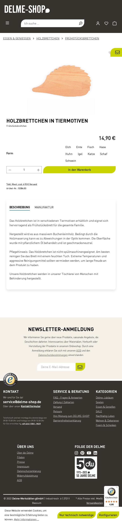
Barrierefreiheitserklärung (67, 420)
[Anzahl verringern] (9, 169)
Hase (102, 147)
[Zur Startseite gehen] (61, 10)
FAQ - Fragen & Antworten (67, 397)
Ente (79, 147)
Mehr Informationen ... (26, 519)
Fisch (90, 147)
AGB (78, 350)
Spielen (100, 402)
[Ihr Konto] (98, 23)
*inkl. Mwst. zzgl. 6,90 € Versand (21, 184)
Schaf (103, 154)
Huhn (69, 154)
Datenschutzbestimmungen (53, 355)
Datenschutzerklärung (29, 471)
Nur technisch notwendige (76, 515)
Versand (57, 406)
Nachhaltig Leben (105, 416)
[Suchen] (81, 23)
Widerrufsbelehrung (27, 475)
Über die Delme (25, 452)
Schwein (70, 160)
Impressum (23, 466)
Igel (80, 154)
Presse (21, 461)
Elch (68, 147)
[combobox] (49, 23)
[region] (61, 81)
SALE (99, 411)
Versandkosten (94, 502)
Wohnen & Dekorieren (107, 420)
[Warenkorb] (114, 23)
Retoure (57, 411)
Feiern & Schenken (106, 425)
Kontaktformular (31, 406)
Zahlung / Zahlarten (63, 402)
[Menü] (7, 22)
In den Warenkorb (79, 169)
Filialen (21, 457)
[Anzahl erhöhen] (38, 169)
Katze (91, 154)
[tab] (20, 207)
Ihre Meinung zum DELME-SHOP (71, 416)
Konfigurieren (108, 515)
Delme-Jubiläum (104, 397)
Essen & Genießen (105, 406)
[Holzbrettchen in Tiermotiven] (61, 81)
